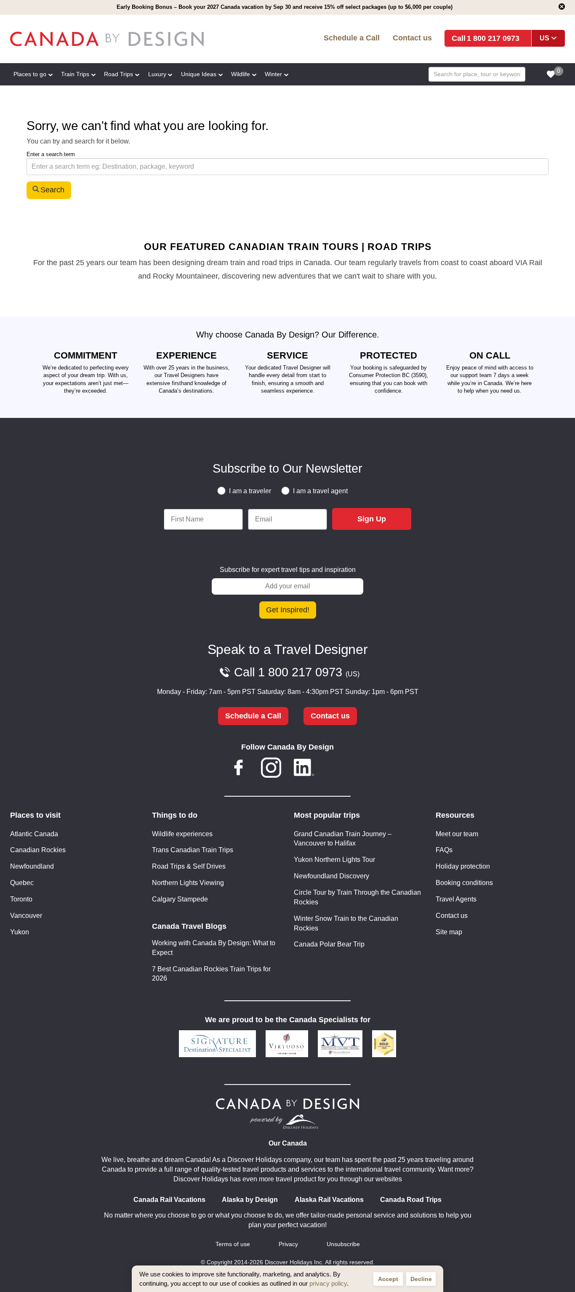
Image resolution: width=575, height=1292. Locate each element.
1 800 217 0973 (493, 38)
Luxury (157, 74)
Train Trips (75, 74)
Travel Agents (456, 899)
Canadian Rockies (38, 849)
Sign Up (371, 519)
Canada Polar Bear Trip (329, 944)
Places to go (29, 74)
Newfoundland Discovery (331, 876)
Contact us (412, 37)
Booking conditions (464, 882)
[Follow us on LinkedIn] (304, 769)
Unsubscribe (343, 1244)
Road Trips (118, 74)
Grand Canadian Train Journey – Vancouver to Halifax (342, 838)
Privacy (288, 1244)
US (544, 38)
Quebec (22, 882)
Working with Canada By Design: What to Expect (213, 947)
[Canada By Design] (122, 39)
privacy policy (328, 1283)
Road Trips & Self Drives (189, 866)
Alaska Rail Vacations (329, 1199)
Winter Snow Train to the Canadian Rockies (346, 923)
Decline (421, 1279)
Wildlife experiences (182, 833)
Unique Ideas (198, 74)
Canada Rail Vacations (169, 1199)
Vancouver (26, 915)
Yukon (19, 932)
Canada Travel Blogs (189, 926)
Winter (273, 74)
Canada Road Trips (411, 1199)
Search (52, 190)
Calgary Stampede (180, 899)
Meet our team (457, 833)
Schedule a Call (352, 37)
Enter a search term (51, 154)
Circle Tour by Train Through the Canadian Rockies (357, 897)
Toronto (21, 899)
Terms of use (233, 1244)
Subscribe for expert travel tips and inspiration (288, 569)
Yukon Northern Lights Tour (334, 859)
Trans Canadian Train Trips (192, 849)
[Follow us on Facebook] (239, 769)
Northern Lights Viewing (188, 882)
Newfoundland (32, 866)
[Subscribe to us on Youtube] (336, 769)
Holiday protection (463, 866)
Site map (449, 932)
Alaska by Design (250, 1199)
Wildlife (240, 74)
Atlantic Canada (34, 833)
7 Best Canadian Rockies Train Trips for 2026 (211, 973)
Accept (388, 1279)
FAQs (444, 849)
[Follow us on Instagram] (271, 769)
